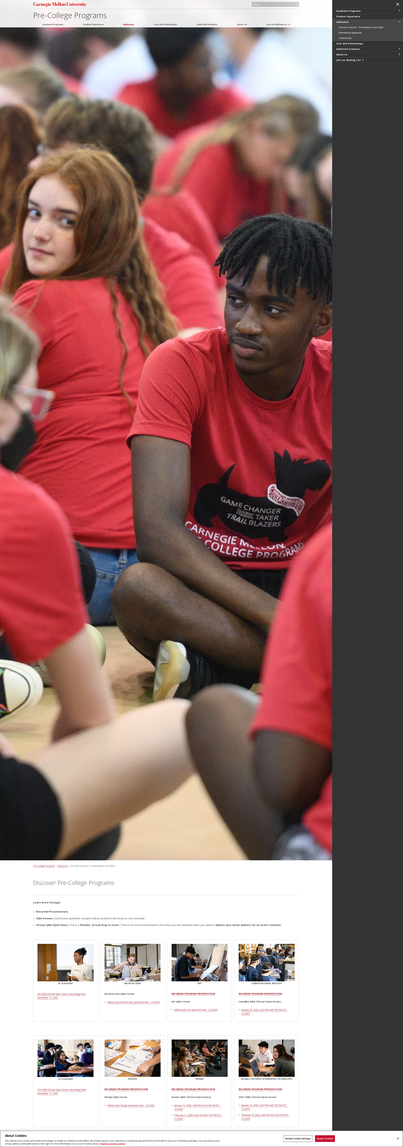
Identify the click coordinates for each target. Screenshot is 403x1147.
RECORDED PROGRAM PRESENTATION (193, 993)
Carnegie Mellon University (74, 4)
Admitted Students (207, 24)
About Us (242, 24)
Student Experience (93, 24)
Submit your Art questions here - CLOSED (195, 1009)
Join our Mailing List (277, 24)
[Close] (397, 1138)
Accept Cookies (325, 1138)
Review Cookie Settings (298, 1138)
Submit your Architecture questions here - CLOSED (133, 1002)
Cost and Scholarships (165, 24)
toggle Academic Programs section (399, 10)
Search (297, 4)
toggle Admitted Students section (399, 48)
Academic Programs (52, 24)
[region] (201, 1139)
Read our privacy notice (112, 1143)
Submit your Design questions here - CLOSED (130, 1105)
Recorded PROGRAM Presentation (126, 1089)
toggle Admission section (399, 21)
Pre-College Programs (70, 15)
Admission (128, 24)
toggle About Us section (399, 54)
